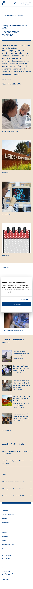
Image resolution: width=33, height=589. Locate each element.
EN (21, 3)
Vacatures (4, 532)
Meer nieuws (5, 430)
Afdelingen (5, 510)
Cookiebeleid (5, 561)
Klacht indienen (6, 571)
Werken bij (5, 536)
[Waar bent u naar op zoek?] (23, 3)
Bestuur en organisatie (8, 514)
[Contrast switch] (15, 3)
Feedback (6, 579)
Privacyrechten (6, 558)
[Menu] (30, 3)
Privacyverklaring (6, 555)
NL (18, 3)
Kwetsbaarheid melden (8, 568)
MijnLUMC (27, 3)
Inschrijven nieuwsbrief (8, 544)
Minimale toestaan (16, 309)
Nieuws (4, 540)
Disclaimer (5, 565)
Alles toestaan (17, 304)
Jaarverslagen (5, 522)
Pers (3, 548)
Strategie (4, 518)
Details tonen (24, 299)
